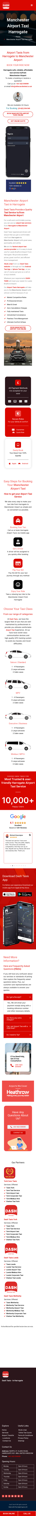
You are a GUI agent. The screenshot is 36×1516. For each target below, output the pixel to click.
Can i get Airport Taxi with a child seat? (17, 1027)
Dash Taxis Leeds (11, 1258)
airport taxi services (23, 223)
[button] (5, 848)
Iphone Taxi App (18, 269)
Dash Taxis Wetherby (12, 1296)
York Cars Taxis (10, 1181)
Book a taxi (8, 264)
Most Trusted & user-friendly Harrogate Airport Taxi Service (18, 783)
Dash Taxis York (10, 1219)
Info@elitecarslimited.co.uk (21, 86)
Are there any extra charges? (14, 1019)
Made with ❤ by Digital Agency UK (18, 1507)
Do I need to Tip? (13, 1035)
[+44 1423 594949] (12, 1065)
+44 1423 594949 (22, 84)
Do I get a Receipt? (14, 997)
